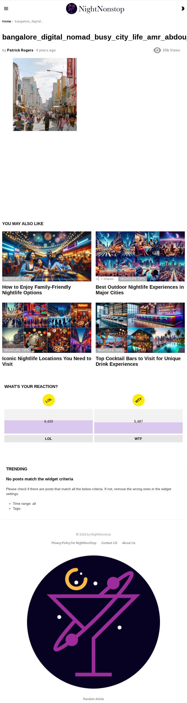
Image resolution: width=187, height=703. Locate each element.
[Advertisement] (93, 172)
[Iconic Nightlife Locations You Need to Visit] (46, 328)
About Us (128, 543)
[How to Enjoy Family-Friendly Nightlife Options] (46, 256)
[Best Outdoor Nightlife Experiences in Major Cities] (140, 256)
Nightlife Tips (16, 279)
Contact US (109, 543)
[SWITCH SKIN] (183, 8)
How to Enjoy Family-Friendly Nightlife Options (36, 289)
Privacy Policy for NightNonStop (74, 543)
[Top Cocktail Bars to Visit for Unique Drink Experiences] (140, 328)
